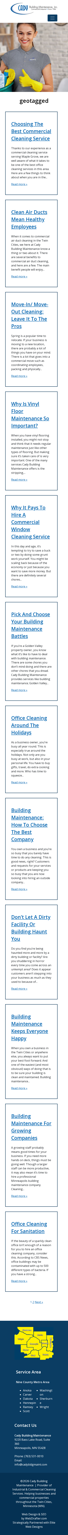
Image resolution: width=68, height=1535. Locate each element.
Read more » (19, 184)
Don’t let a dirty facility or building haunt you (30, 928)
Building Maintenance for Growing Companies (31, 1127)
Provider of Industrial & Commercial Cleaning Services (34, 1489)
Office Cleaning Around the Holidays (29, 725)
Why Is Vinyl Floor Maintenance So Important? (30, 415)
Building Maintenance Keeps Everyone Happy (29, 1027)
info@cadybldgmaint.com (30, 1464)
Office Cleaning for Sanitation (29, 1227)
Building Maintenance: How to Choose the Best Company (29, 824)
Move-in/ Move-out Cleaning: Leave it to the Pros (29, 315)
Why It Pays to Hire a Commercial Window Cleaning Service (30, 522)
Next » (39, 1302)
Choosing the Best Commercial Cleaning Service (31, 131)
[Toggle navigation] (52, 18)
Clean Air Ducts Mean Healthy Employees (29, 219)
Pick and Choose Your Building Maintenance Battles (30, 625)
